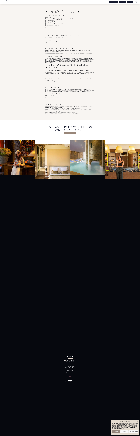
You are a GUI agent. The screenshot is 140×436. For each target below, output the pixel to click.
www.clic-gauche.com (55, 25)
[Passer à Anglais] (70, 376)
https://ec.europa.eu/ (69, 95)
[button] (137, 421)
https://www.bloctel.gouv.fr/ (86, 85)
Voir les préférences (134, 431)
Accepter (116, 431)
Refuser (124, 431)
